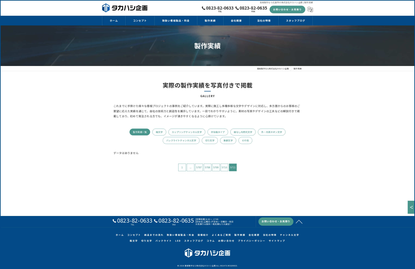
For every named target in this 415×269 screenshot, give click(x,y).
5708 (207, 167)
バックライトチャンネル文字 (181, 140)
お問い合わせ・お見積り (287, 9)
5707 (199, 167)
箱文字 (159, 132)
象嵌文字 (228, 140)
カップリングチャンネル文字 (187, 132)
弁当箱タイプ (218, 132)
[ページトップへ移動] (299, 221)
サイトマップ (277, 240)
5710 (224, 167)
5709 (216, 167)
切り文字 (209, 140)
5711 (233, 167)
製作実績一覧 (140, 132)
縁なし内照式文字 (243, 132)
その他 (245, 140)
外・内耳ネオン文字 (271, 132)
